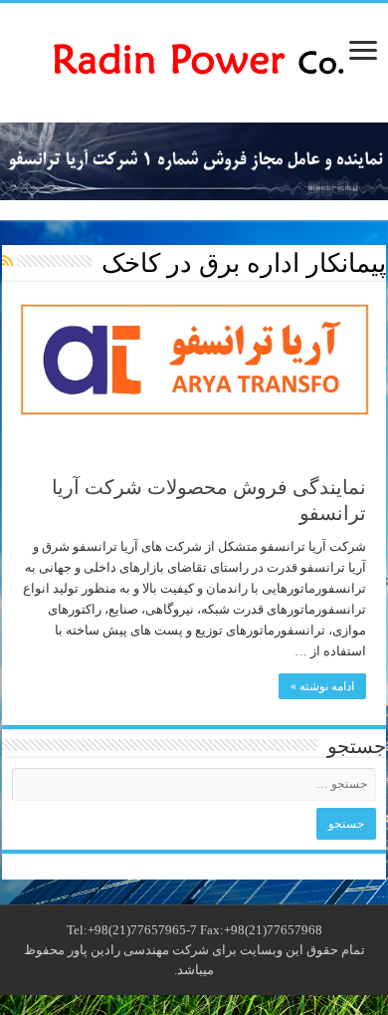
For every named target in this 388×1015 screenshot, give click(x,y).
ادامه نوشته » (322, 686)
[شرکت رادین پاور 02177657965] (194, 58)
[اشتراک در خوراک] (7, 262)
